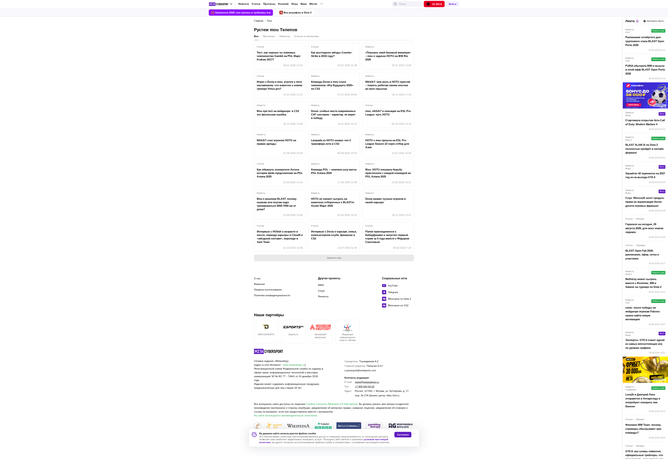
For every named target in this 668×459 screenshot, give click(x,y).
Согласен (403, 434)
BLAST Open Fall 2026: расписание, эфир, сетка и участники (642, 254)
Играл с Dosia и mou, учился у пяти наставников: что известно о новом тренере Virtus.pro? (279, 85)
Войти (452, 4)
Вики (304, 4)
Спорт (321, 290)
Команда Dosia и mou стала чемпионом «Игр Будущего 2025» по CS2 (332, 85)
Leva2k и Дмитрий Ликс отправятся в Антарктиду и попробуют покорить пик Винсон (642, 400)
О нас (257, 278)
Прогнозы (269, 3)
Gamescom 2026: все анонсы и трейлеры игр (243, 12)
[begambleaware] (348, 426)
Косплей (283, 4)
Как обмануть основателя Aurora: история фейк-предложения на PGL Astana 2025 (280, 173)
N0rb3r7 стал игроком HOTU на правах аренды (276, 142)
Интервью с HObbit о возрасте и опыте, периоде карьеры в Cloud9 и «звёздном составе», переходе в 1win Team (280, 236)
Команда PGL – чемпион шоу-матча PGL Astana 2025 (333, 171)
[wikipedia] (298, 426)
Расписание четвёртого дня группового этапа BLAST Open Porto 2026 (644, 41)
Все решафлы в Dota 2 (298, 12)
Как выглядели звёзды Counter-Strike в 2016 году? (331, 54)
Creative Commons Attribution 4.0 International (331, 404)
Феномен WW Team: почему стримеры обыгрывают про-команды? (643, 428)
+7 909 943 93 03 (364, 386)
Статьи (256, 3)
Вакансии (259, 284)
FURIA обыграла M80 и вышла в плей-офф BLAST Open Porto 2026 (645, 69)
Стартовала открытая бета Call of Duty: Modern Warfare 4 (645, 122)
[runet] (257, 426)
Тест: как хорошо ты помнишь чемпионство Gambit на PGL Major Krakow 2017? (279, 56)
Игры (294, 4)
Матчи (313, 4)
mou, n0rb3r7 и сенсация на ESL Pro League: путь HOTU (388, 113)
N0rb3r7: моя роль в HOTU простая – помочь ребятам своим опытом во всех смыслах (387, 85)
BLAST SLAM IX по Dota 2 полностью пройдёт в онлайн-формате (644, 148)
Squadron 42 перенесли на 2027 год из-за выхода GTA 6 (645, 175)
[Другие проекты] (221, 4)
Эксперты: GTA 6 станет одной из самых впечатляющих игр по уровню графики (645, 344)
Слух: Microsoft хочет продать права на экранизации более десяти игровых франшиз (644, 201)
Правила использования (268, 289)
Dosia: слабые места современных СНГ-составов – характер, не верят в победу (333, 114)
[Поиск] (395, 4)
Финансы (323, 296)
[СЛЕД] (414, 331)
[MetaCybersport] (268, 351)
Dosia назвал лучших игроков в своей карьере (385, 200)
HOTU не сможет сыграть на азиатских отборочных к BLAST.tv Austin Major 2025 (332, 202)
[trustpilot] (323, 426)
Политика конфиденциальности (272, 295)
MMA (321, 285)
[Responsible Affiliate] (400, 426)
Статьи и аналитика (306, 36)
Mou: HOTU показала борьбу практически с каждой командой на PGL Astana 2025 (388, 173)
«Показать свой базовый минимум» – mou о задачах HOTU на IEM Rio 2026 (388, 56)
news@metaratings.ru (367, 382)
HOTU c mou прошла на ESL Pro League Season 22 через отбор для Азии (387, 144)
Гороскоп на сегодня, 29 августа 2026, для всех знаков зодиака (644, 228)
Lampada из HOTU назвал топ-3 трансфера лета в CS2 (331, 142)
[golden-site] (274, 426)
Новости (243, 3)
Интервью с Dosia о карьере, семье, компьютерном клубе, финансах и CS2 (334, 235)
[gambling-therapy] (374, 426)
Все (256, 36)
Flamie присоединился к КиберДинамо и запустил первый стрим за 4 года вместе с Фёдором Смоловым (387, 236)
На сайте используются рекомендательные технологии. (286, 415)
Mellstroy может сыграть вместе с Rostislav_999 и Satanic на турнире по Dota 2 (643, 283)
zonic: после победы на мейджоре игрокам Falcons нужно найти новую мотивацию (642, 313)
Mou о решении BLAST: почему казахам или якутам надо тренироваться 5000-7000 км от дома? (276, 204)
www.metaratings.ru (294, 364)
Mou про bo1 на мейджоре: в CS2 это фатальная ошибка (278, 113)
